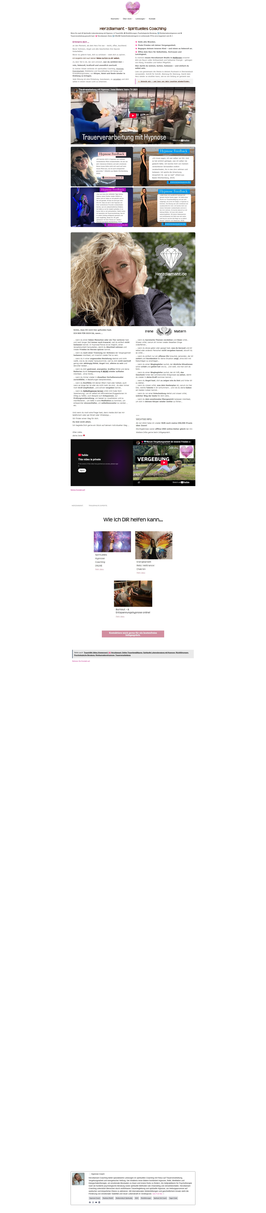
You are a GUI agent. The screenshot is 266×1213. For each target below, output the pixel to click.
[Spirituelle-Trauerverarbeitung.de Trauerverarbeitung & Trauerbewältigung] (133, 8)
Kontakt (152, 19)
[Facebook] (90, 1202)
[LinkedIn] (99, 1202)
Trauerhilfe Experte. (98, 505)
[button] (119, 18)
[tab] (78, 505)
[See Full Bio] (163, 1193)
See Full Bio (157, 1194)
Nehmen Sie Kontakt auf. (81, 661)
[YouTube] (96, 1202)
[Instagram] (93, 1202)
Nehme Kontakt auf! (78, 490)
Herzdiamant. (78, 505)
